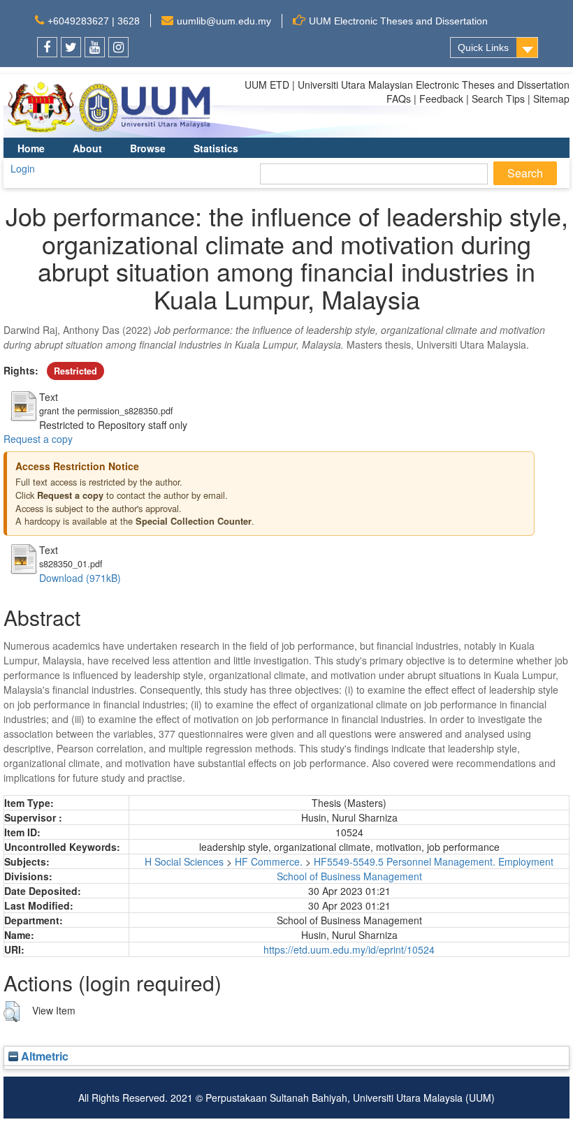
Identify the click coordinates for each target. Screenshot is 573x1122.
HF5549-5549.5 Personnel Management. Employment (433, 861)
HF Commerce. (269, 861)
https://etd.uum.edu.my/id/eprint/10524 (349, 949)
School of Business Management (349, 876)
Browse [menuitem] (148, 148)
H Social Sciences (184, 861)
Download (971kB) (80, 578)
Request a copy (38, 439)
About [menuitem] (87, 148)
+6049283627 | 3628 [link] (94, 21)
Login (22, 168)
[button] (11, 1011)
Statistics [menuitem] (216, 148)
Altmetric (43, 1056)
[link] (47, 47)
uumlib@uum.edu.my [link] (224, 21)
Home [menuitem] (31, 148)
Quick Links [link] (483, 47)
